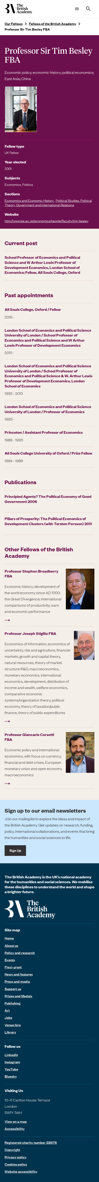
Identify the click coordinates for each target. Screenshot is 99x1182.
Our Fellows (14, 24)
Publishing (12, 1003)
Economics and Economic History (29, 200)
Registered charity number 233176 (31, 1142)
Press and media (17, 981)
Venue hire (13, 1025)
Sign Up (15, 850)
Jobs (8, 1017)
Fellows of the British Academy (52, 24)
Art (7, 1010)
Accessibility (15, 1128)
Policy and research (20, 952)
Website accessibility (21, 1171)
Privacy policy (15, 1157)
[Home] (18, 9)
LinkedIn (11, 1054)
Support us (13, 988)
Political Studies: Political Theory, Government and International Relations (48, 202)
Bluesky (11, 1076)
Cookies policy (16, 1164)
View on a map (16, 1121)
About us (11, 945)
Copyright (12, 1149)
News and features (19, 974)
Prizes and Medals (18, 996)
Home (9, 938)
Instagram (12, 1062)
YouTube (11, 1069)
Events (10, 959)
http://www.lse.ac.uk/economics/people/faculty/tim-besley (46, 220)
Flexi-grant (13, 967)
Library (10, 1032)
